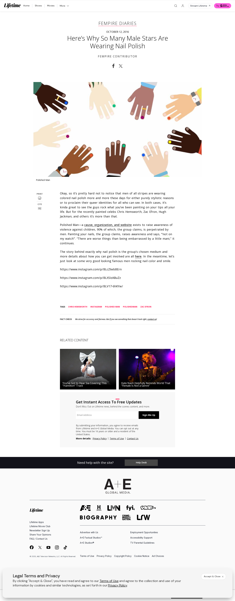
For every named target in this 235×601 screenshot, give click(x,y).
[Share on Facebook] (113, 66)
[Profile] (182, 5)
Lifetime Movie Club (40, 526)
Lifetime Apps (37, 522)
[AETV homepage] (85, 508)
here (138, 256)
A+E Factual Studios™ (91, 537)
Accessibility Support (141, 537)
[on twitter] (40, 547)
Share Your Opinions (40, 534)
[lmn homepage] (114, 508)
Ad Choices (158, 556)
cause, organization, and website (108, 225)
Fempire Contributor (117, 56)
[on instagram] (57, 547)
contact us (151, 319)
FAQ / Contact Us (38, 538)
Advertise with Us (89, 532)
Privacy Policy (100, 438)
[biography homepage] (98, 517)
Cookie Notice (141, 556)
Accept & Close (212, 576)
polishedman (130, 307)
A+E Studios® (87, 542)
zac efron (145, 307)
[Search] (175, 5)
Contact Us (132, 438)
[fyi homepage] (130, 508)
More (62, 5)
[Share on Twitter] (121, 66)
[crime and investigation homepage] (126, 517)
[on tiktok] (65, 547)
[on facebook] (31, 547)
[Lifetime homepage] (36, 510)
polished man (112, 307)
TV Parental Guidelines (142, 542)
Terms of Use (117, 438)
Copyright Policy (123, 556)
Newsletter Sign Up (40, 530)
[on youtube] (48, 547)
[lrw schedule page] (143, 517)
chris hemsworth (77, 307)
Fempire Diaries (117, 23)
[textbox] (107, 415)
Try (217, 5)
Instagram (96, 307)
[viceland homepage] (148, 508)
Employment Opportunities (144, 532)
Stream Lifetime (198, 5)
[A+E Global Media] (117, 486)
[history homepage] (99, 508)
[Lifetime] (12, 5)
